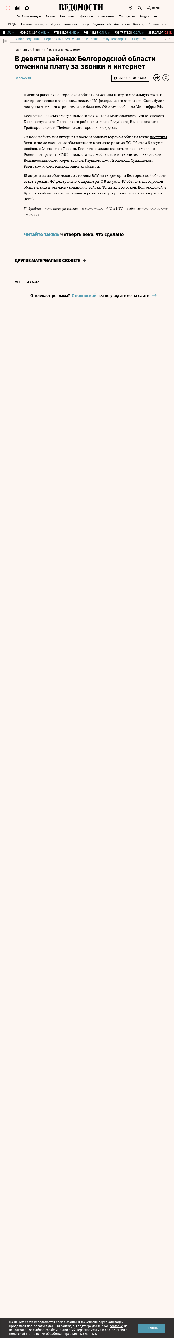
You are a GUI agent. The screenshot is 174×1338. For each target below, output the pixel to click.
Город (84, 24)
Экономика (67, 16)
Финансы (86, 16)
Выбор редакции (27, 39)
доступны (158, 137)
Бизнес (50, 16)
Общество (38, 50)
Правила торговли (33, 24)
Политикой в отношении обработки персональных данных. (53, 1334)
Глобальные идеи (29, 16)
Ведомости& (101, 24)
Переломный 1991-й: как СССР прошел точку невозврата (86, 39)
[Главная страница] (80, 8)
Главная (21, 50)
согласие (116, 1326)
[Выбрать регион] (130, 8)
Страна (154, 24)
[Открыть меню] (166, 7)
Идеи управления (64, 24)
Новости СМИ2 (27, 282)
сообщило (126, 106)
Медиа (144, 16)
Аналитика (122, 24)
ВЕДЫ (12, 24)
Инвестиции (106, 16)
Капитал (139, 24)
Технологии (127, 16)
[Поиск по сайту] (140, 8)
